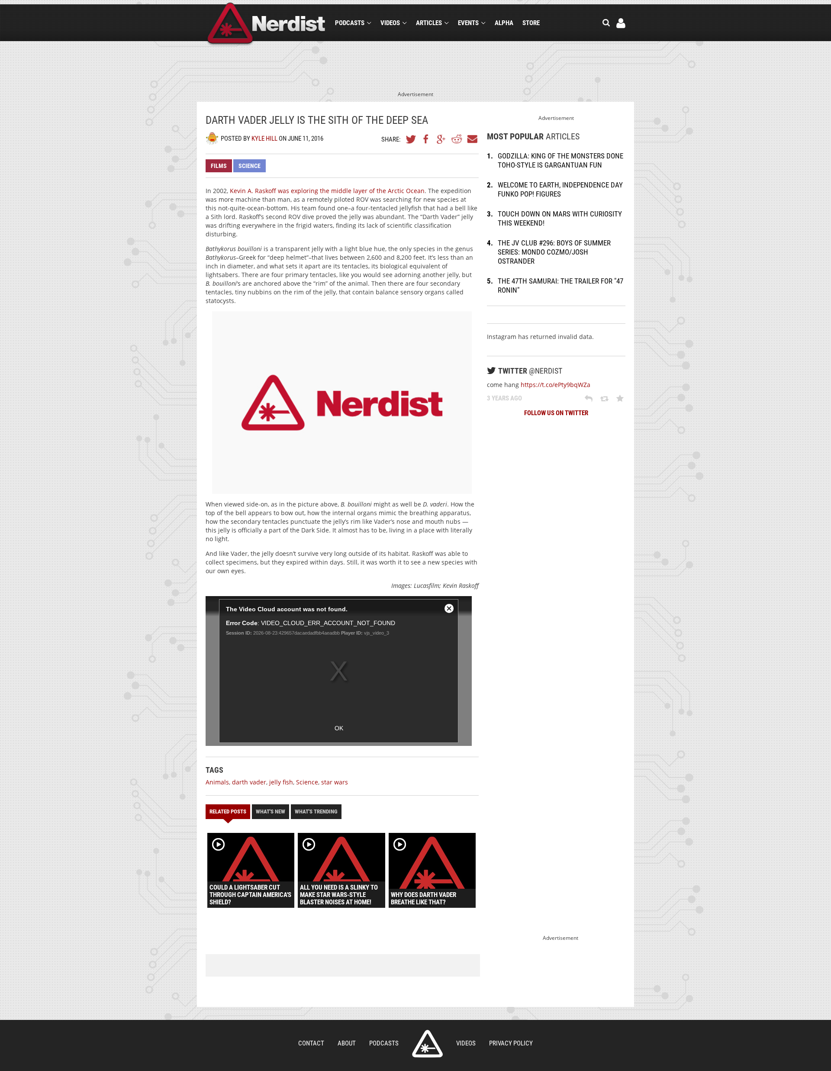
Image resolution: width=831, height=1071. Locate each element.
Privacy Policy (511, 1043)
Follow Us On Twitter (556, 413)
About (347, 1043)
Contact (311, 1043)
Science (249, 165)
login (620, 23)
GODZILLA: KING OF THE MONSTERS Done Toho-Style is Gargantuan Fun (560, 160)
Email (471, 139)
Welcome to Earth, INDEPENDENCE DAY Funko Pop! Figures (560, 189)
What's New (270, 811)
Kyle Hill (264, 138)
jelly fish (281, 782)
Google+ (441, 139)
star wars (334, 782)
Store (531, 23)
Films (219, 165)
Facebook (426, 139)
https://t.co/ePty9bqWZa (555, 385)
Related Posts (227, 811)
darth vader (249, 782)
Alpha (504, 23)
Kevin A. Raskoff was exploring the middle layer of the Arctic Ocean (327, 191)
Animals (217, 782)
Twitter (411, 139)
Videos (390, 23)
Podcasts (349, 23)
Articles (429, 23)
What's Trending (316, 811)
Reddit (456, 139)
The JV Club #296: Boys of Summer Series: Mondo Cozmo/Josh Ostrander (554, 252)
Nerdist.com (427, 1044)
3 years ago (504, 398)
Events (468, 23)
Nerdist (266, 24)
